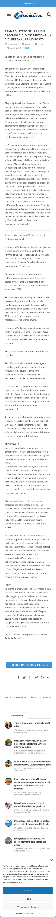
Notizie (40, 44)
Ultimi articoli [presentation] (16, 715)
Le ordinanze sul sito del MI (30, 665)
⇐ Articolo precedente (15, 697)
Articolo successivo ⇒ (41, 697)
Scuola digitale (15, 48)
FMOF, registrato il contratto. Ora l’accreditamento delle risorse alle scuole (30, 842)
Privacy (30, 913)
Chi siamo (27, 3)
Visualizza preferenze (28, 907)
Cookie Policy (20, 913)
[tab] (16, 715)
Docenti (28, 44)
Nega (28, 898)
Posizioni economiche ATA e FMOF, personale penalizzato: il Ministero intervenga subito (30, 744)
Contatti (38, 913)
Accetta (28, 890)
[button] (51, 860)
